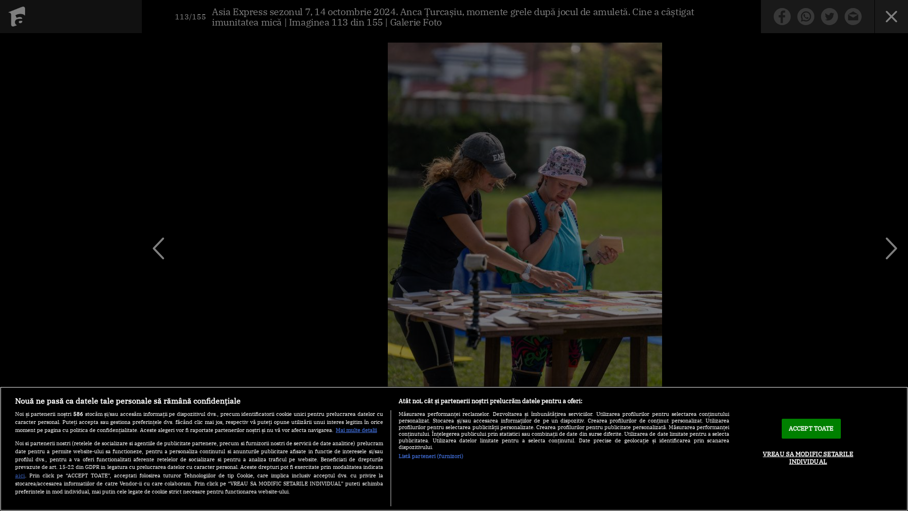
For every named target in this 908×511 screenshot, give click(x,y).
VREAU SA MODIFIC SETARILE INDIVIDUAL (808, 458)
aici (20, 475)
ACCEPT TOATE (811, 428)
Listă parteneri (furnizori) (431, 456)
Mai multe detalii (356, 430)
